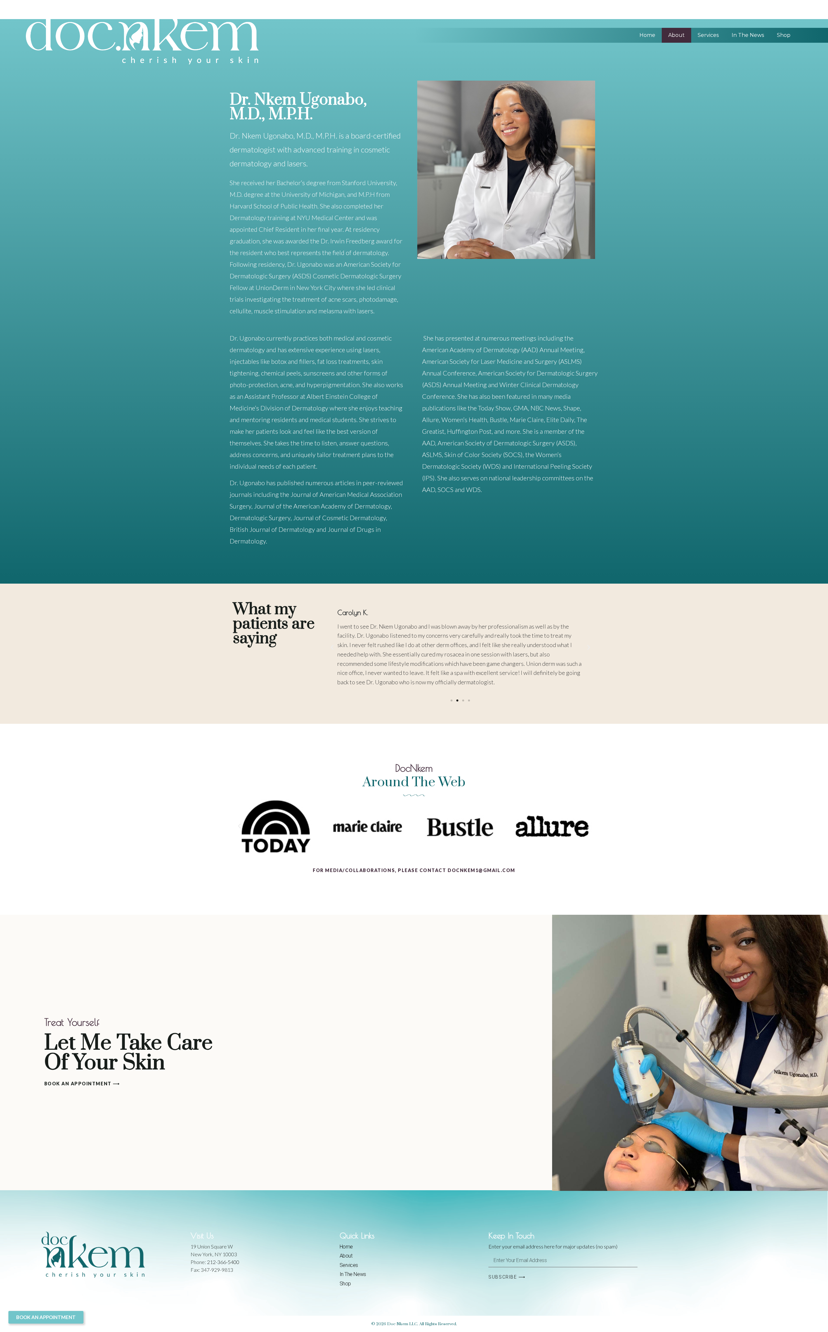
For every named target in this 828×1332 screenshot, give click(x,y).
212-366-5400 (223, 1262)
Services (708, 35)
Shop (783, 35)
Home (647, 35)
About (676, 35)
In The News (748, 35)
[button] (332, 647)
